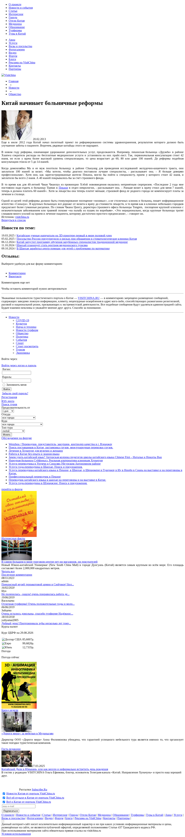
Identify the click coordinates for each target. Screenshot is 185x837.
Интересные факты (13, 538)
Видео (12, 52)
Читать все (8, 571)
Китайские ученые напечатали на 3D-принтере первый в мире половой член (64, 235)
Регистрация (9, 397)
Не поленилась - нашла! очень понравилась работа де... (35, 594)
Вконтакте (15, 276)
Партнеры (15, 68)
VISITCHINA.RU (89, 298)
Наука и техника (26, 326)
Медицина (15, 23)
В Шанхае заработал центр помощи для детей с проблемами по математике (63, 248)
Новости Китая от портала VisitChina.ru (30, 793)
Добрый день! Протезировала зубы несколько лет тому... (36, 623)
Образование (17, 27)
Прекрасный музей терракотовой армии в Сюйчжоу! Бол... (37, 584)
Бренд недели (9, 710)
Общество (15, 94)
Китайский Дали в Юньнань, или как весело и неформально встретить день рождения (54, 769)
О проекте (15, 4)
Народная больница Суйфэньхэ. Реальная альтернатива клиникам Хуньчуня (56, 460)
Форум (13, 55)
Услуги (13, 43)
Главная (13, 81)
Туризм (20, 349)
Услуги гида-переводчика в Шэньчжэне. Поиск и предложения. (48, 483)
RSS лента (7, 401)
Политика (22, 336)
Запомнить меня (16, 384)
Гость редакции (11, 748)
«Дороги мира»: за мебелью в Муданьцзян (27, 733)
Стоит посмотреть (27, 346)
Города (13, 17)
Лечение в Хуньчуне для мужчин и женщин (36, 450)
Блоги (12, 59)
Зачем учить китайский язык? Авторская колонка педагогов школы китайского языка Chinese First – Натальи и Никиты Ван (85, 457)
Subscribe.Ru (39, 789)
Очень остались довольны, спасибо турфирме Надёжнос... (37, 613)
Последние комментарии (16, 574)
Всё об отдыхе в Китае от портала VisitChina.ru (35, 797)
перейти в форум (11, 489)
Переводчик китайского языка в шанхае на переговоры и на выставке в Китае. (57, 479)
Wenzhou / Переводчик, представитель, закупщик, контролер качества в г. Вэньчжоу (60, 444)
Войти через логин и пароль (18, 365)
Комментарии (17, 273)
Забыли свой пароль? (15, 393)
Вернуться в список (13, 220)
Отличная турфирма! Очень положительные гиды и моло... (38, 603)
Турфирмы (15, 30)
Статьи (13, 10)
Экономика (23, 352)
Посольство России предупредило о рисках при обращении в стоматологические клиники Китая (77, 238)
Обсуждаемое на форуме (16, 438)
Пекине (63, 187)
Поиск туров (9, 404)
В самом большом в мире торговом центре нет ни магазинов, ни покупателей (49, 561)
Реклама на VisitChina (22, 62)
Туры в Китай (17, 33)
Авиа (12, 39)
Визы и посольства (20, 46)
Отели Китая (17, 20)
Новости (14, 87)
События (21, 339)
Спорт (20, 343)
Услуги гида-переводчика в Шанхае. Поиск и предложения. (46, 466)
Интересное (16, 14)
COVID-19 (22, 320)
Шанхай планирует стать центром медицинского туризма (52, 245)
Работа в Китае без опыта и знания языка (34, 453)
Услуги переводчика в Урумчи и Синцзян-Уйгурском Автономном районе (55, 463)
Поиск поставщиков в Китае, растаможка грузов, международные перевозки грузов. (61, 447)
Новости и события (21, 7)
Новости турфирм (27, 330)
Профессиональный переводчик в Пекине (35, 476)
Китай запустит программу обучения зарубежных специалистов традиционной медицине (72, 241)
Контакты (15, 65)
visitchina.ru (22, 216)
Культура (21, 323)
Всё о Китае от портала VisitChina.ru (28, 801)
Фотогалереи (17, 49)
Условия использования (16, 833)
